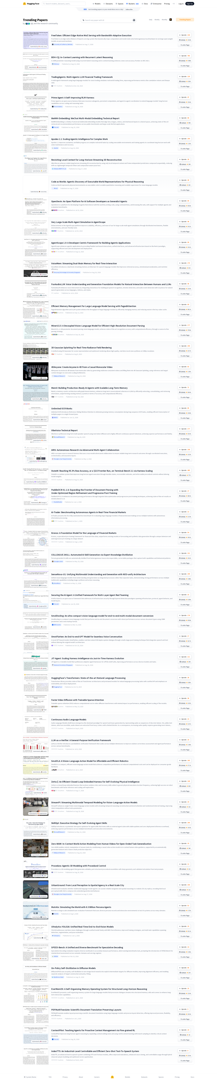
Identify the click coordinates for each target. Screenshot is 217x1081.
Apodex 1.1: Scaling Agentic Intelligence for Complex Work (79, 139)
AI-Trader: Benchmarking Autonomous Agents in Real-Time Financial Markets (88, 512)
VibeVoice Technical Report (64, 430)
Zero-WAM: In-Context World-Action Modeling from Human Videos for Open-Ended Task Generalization (101, 843)
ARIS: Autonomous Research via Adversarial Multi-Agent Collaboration (85, 449)
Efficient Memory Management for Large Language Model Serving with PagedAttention (93, 306)
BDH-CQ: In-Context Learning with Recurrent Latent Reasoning (82, 57)
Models (97, 4)
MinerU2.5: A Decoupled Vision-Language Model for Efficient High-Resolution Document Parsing (98, 325)
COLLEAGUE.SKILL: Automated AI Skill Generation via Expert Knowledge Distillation (92, 554)
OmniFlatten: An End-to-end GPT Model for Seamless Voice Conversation (86, 636)
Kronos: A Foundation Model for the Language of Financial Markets (83, 533)
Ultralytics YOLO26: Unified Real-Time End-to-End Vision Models (82, 926)
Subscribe (129, 9)
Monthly (164, 20)
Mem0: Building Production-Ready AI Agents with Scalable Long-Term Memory (89, 387)
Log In (181, 4)
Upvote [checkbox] (185, 35)
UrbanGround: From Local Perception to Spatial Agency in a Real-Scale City (87, 885)
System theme (31, 1077)
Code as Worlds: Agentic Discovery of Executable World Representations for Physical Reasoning (97, 181)
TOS (50, 1077)
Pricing (167, 4)
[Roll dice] (134, 20)
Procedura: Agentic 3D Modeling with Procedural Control (78, 865)
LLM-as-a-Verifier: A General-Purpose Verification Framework (81, 740)
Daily (150, 20)
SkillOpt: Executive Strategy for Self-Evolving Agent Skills (79, 823)
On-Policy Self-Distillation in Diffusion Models (73, 968)
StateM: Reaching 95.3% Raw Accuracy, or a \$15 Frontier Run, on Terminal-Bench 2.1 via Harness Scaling (102, 470)
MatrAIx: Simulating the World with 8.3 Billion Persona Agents (81, 907)
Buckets (133, 4)
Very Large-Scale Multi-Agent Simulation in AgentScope (78, 222)
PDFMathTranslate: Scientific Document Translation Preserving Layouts (86, 1009)
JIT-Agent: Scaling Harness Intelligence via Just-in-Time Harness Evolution (87, 658)
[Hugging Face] (112, 1077)
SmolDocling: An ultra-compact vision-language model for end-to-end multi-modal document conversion (102, 615)
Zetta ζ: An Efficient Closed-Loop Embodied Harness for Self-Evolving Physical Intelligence (95, 781)
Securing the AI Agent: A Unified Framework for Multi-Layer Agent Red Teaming (89, 595)
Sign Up (190, 4)
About (81, 1077)
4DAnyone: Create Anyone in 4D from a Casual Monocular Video (81, 367)
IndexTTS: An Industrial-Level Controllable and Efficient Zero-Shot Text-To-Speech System (95, 1051)
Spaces (120, 4)
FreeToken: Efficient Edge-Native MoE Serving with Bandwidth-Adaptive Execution (91, 35)
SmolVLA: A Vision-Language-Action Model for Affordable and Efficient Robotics (89, 761)
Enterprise (157, 4)
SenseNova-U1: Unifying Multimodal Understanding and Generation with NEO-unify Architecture (98, 574)
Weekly (157, 20)
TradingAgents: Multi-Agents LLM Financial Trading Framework (82, 77)
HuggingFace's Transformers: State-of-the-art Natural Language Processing (88, 677)
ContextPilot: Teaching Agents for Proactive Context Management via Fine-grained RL (93, 1030)
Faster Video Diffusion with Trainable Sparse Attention (77, 699)
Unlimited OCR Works (61, 408)
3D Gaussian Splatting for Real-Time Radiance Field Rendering (81, 347)
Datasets (109, 4)
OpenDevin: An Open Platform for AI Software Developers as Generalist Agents (89, 201)
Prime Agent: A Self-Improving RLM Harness (72, 97)
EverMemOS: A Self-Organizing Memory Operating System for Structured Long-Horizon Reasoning (99, 989)
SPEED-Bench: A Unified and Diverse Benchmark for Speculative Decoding (87, 947)
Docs (146, 4)
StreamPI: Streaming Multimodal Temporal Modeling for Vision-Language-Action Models (94, 802)
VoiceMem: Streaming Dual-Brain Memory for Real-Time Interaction (84, 263)
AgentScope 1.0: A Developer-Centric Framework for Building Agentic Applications (91, 242)
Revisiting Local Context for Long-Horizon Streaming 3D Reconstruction (86, 159)
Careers (97, 1077)
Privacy (65, 1077)
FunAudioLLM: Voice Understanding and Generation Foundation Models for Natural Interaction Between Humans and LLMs (111, 284)
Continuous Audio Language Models (68, 719)
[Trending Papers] (170, 19)
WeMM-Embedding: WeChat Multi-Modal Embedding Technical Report (85, 118)
